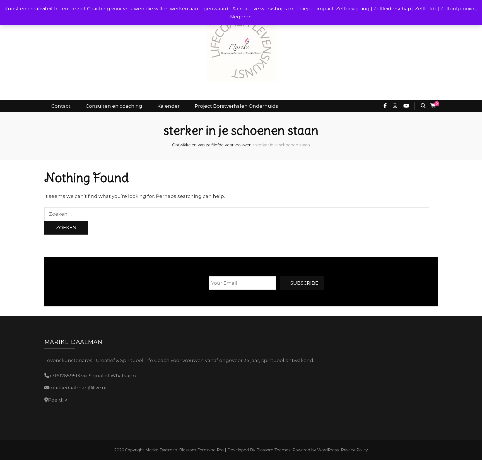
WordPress (328, 449)
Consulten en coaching (114, 106)
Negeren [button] (241, 16)
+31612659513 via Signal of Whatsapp (92, 375)
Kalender (168, 106)
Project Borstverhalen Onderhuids (236, 106)
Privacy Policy (354, 449)
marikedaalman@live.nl (78, 387)
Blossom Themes (272, 449)
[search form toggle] (423, 106)
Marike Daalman (161, 449)
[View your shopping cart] (433, 106)
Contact (61, 106)
